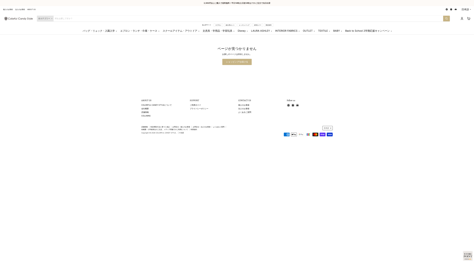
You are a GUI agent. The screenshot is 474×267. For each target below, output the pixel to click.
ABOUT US (31, 9)
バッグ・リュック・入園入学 (99, 30)
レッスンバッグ (244, 25)
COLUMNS (146, 116)
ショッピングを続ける (237, 61)
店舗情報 (145, 112)
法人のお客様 (20, 9)
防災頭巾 (269, 25)
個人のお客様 (8, 9)
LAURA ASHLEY (261, 30)
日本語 (465, 9)
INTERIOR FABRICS (286, 30)
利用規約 (194, 129)
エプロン (218, 25)
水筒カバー (257, 25)
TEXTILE (323, 30)
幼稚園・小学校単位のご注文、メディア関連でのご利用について (164, 129)
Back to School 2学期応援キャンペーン (367, 30)
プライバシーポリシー (199, 108)
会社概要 (145, 108)
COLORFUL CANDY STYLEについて (156, 105)
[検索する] (446, 18)
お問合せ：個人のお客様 (181, 127)
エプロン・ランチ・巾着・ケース (139, 30)
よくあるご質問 (244, 112)
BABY (337, 30)
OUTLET (308, 30)
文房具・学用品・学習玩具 (218, 30)
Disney (242, 30)
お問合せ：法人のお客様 (201, 127)
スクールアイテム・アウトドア (180, 30)
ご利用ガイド (195, 105)
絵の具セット (230, 25)
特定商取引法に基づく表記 (160, 127)
